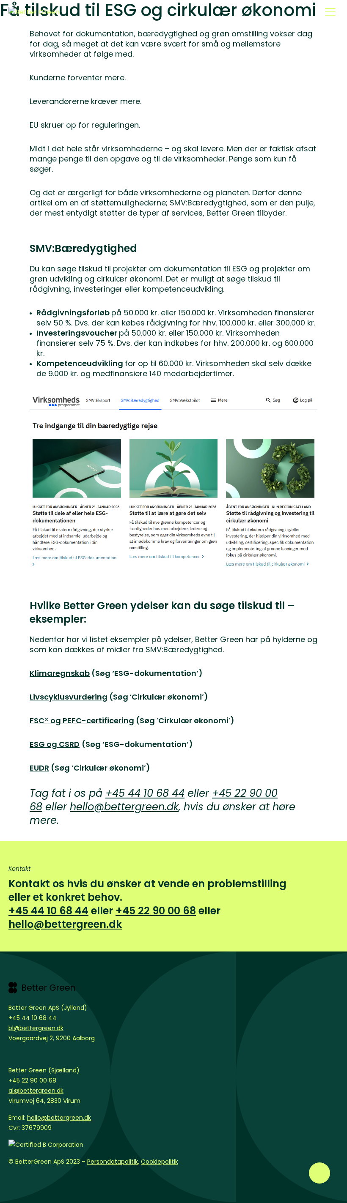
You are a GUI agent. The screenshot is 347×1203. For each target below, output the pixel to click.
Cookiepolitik (159, 1161)
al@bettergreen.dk (35, 1090)
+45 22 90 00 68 (156, 911)
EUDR (39, 768)
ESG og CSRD (55, 744)
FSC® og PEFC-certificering (82, 720)
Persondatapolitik (112, 1161)
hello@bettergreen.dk (124, 807)
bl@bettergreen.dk (35, 1028)
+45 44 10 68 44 (145, 793)
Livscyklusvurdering (68, 697)
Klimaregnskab (60, 673)
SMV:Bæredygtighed (208, 202)
